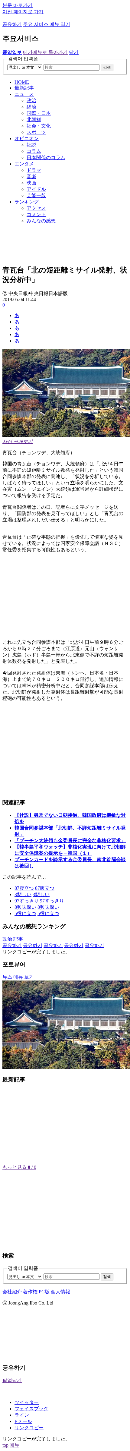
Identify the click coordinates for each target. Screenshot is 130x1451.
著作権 (30, 1291)
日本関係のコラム (46, 157)
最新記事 (24, 87)
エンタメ (24, 163)
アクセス (36, 208)
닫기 (74, 52)
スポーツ (36, 132)
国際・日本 (39, 113)
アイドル (36, 189)
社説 (31, 144)
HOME (22, 82)
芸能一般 (36, 195)
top (5, 1445)
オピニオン (27, 138)
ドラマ (34, 170)
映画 (31, 182)
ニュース (24, 94)
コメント (36, 214)
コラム (34, 151)
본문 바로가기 (17, 5)
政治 (31, 100)
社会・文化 (39, 125)
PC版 (44, 1291)
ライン (22, 1415)
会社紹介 (12, 1291)
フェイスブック (31, 1408)
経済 (31, 106)
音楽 (31, 176)
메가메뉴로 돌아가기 (45, 52)
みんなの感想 (41, 220)
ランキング (27, 201)
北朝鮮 (34, 119)
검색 (107, 67)
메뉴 (14, 1445)
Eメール (23, 1421)
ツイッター (27, 1402)
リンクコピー (29, 1427)
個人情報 (60, 1291)
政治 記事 (12, 939)
